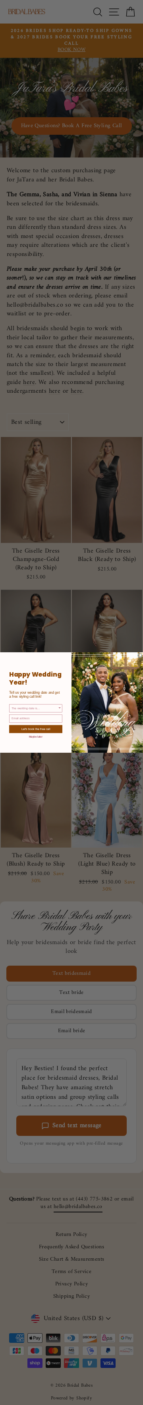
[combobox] (35, 708)
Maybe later (36, 736)
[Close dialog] (140, 655)
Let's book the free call (35, 729)
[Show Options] (59, 708)
